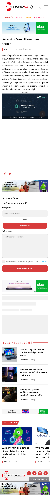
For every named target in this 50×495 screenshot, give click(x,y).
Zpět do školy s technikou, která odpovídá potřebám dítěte (32, 352)
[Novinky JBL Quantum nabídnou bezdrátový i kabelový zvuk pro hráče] (9, 394)
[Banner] (25, 488)
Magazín (9, 17)
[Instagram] (40, 473)
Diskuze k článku (10, 198)
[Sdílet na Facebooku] (4, 174)
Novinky (7, 49)
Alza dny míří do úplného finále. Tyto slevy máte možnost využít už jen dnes (15, 452)
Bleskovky (39, 17)
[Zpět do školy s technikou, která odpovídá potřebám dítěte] (9, 354)
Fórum (19, 17)
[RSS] (45, 473)
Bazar (28, 17)
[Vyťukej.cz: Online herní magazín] (16, 6)
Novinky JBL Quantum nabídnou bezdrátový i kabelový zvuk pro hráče (31, 392)
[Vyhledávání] (39, 7)
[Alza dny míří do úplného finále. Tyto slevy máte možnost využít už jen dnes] (17, 436)
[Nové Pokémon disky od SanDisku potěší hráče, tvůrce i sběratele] (9, 374)
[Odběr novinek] (31, 7)
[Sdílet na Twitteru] (10, 174)
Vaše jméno (6, 208)
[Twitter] (34, 473)
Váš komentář (7, 231)
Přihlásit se (25, 225)
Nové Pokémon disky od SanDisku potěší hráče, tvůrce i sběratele (33, 372)
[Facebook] (29, 473)
